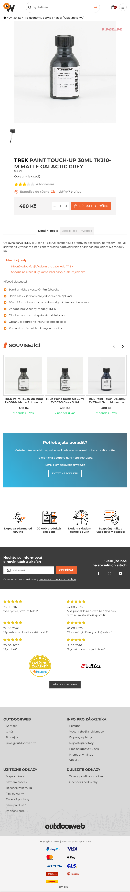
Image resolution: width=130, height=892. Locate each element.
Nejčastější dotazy (81, 743)
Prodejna (12, 737)
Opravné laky (73, 17)
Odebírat (66, 570)
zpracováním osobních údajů (56, 579)
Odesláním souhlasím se (39, 579)
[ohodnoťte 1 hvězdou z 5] (16, 184)
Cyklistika (14, 17)
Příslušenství (32, 17)
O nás (10, 731)
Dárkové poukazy (17, 799)
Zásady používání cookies (86, 776)
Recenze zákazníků (19, 787)
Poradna (74, 725)
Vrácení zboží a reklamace (86, 731)
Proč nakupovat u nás (84, 748)
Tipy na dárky (15, 793)
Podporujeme (15, 811)
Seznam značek (16, 782)
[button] (123, 346)
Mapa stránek (15, 776)
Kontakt (11, 725)
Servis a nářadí (52, 17)
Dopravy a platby (80, 737)
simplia (63, 886)
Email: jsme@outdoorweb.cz (65, 464)
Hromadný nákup (81, 754)
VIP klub (75, 760)
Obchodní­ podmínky (83, 782)
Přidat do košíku (93, 206)
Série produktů (16, 805)
